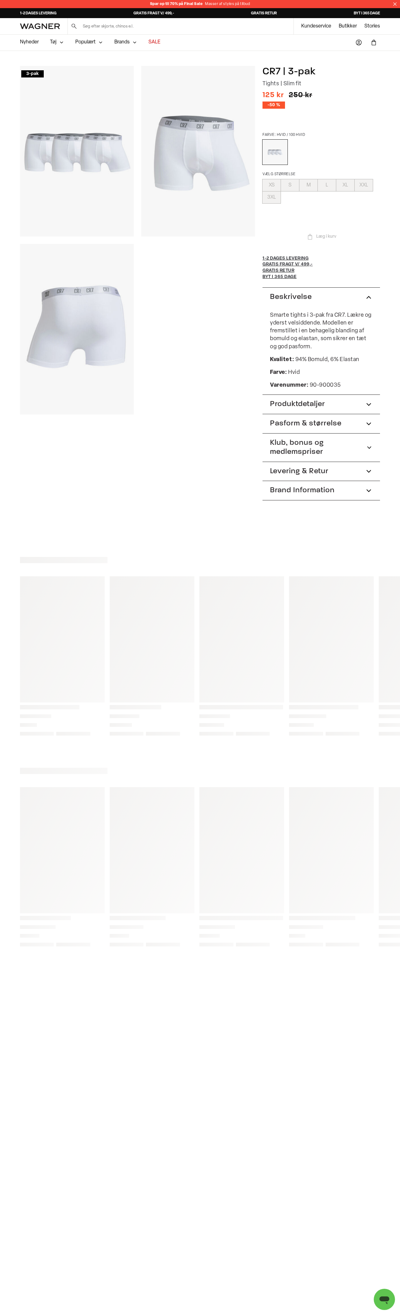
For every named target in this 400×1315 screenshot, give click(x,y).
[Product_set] (77, 151)
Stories (372, 26)
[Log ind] (358, 42)
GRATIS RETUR (264, 13)
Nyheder (29, 42)
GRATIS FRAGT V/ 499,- (153, 13)
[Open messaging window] (384, 1299)
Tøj (53, 42)
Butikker (348, 26)
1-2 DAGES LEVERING (38, 13)
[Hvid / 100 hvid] (275, 152)
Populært (85, 42)
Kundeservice (316, 26)
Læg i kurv (326, 236)
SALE (154, 42)
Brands (122, 42)
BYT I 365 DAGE (367, 13)
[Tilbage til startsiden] (40, 26)
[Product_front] (198, 151)
